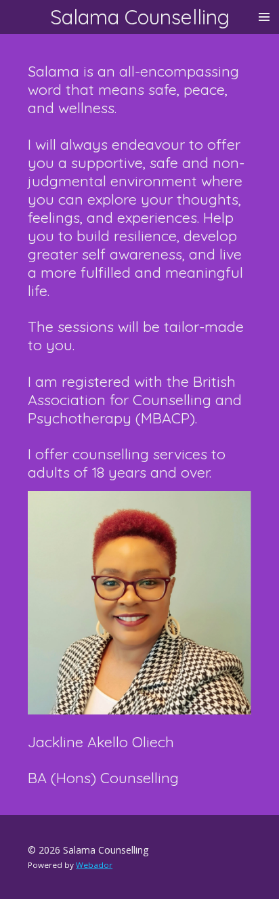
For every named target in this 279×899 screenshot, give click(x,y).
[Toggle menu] (264, 17)
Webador (94, 865)
